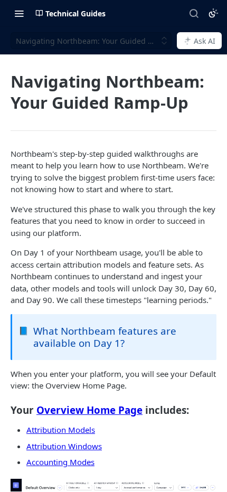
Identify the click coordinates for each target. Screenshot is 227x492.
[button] (113, 485)
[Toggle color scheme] (213, 13)
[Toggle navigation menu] (19, 13)
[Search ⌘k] (193, 13)
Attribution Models (60, 429)
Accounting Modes (60, 462)
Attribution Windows (64, 446)
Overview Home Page (89, 410)
